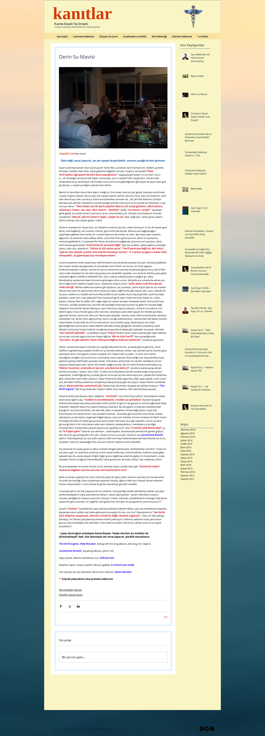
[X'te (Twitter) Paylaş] (69, 606)
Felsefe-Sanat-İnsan (71, 594)
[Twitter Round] (207, 728)
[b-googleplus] (212, 728)
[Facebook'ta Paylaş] (60, 606)
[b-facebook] (202, 728)
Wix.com (107, 729)
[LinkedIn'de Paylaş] (78, 606)
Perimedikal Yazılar (70, 590)
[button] (109, 37)
